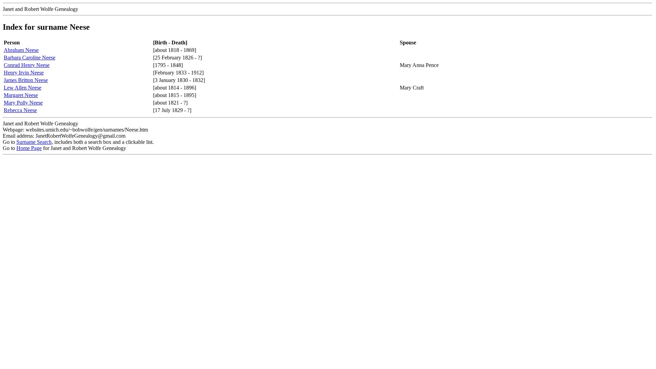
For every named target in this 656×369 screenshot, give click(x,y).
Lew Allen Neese (22, 88)
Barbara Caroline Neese (29, 57)
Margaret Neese (21, 95)
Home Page (29, 148)
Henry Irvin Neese (24, 73)
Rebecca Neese (20, 110)
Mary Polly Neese (23, 103)
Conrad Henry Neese (27, 65)
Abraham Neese (21, 50)
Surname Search (34, 142)
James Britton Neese (26, 80)
